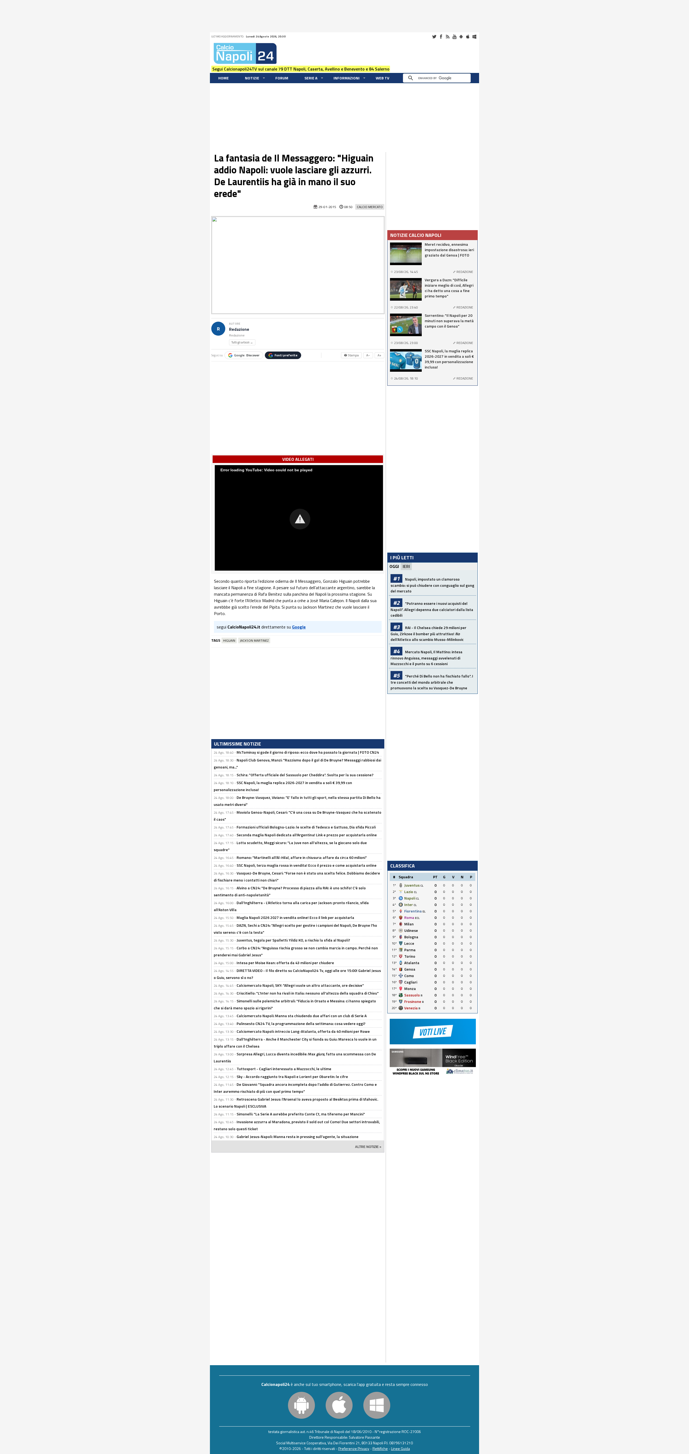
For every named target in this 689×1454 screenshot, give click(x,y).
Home (223, 78)
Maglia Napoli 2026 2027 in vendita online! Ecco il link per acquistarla (295, 917)
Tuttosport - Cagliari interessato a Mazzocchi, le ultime (284, 1069)
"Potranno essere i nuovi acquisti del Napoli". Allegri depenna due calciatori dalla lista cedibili (432, 609)
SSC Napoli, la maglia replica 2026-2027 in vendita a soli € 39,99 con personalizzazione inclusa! (449, 359)
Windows (474, 36)
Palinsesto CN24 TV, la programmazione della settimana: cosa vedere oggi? (301, 1023)
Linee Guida (400, 1448)
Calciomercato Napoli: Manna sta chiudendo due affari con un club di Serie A (302, 1015)
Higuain (229, 640)
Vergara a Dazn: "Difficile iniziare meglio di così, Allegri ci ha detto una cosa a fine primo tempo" (449, 288)
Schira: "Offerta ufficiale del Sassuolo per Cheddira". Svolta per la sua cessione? (305, 775)
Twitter (434, 36)
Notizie (252, 78)
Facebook (441, 36)
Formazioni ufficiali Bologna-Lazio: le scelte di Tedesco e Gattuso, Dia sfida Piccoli (306, 827)
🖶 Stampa (351, 355)
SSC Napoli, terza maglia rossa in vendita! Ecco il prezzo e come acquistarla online (307, 865)
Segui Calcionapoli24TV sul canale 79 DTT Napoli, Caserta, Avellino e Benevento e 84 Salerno (300, 69)
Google (246, 355)
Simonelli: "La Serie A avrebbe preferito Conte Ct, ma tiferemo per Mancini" (301, 1114)
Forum (281, 78)
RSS (447, 36)
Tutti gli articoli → (242, 342)
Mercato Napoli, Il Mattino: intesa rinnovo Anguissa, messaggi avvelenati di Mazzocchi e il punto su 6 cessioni (426, 657)
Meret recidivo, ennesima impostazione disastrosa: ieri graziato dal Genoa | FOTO (449, 250)
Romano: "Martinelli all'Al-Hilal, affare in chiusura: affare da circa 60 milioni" (302, 857)
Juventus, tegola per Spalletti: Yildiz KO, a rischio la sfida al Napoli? (293, 940)
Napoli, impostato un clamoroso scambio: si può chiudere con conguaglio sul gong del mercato (432, 585)
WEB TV (382, 78)
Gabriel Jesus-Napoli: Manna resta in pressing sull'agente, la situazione (297, 1136)
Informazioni (346, 78)
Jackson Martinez (254, 640)
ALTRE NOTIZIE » (368, 1147)
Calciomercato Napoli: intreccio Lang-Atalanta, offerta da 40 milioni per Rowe (303, 1031)
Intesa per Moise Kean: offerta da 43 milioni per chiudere (285, 962)
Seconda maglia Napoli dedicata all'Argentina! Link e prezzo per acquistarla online (307, 835)
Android (461, 36)
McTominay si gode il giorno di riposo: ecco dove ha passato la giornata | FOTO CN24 (308, 752)
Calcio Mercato (370, 206)
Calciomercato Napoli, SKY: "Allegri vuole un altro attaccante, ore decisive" (300, 985)
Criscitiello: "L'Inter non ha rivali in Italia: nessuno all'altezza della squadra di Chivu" (308, 993)
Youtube (454, 36)
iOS (467, 36)
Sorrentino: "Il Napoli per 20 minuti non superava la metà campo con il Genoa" (449, 321)
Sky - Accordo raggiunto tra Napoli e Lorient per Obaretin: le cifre (292, 1076)
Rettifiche (380, 1448)
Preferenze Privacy (353, 1448)
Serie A (310, 78)
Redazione (239, 329)
